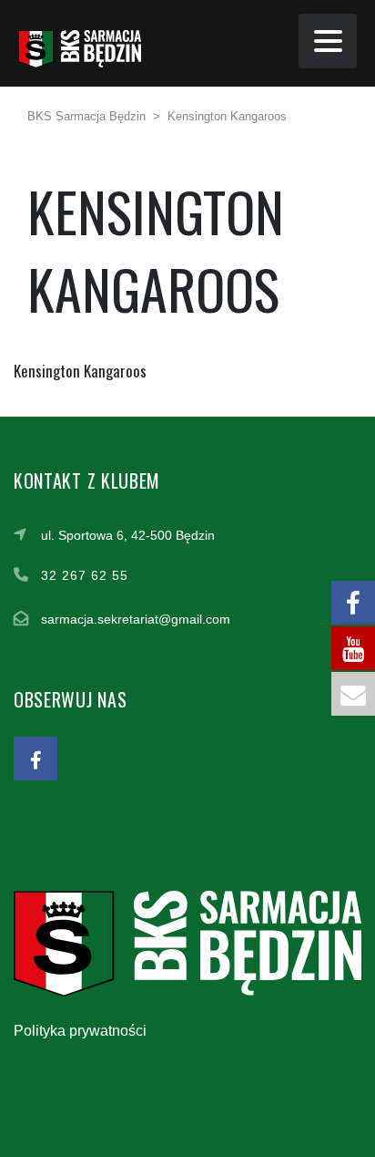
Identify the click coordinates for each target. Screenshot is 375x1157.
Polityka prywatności (80, 1030)
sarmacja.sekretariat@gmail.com (135, 619)
